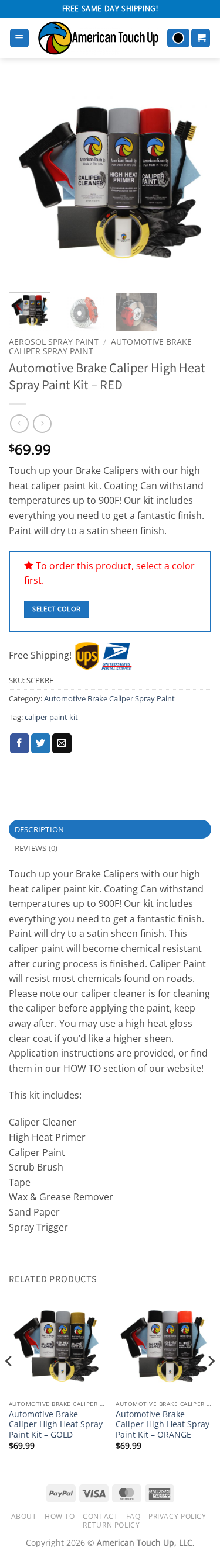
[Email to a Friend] (62, 743)
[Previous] (27, 182)
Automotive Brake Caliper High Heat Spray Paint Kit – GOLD (56, 1424)
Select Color (56, 608)
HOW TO (60, 1516)
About (24, 1516)
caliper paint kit (51, 717)
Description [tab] (40, 829)
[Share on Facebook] (19, 743)
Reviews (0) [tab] (36, 848)
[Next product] (19, 423)
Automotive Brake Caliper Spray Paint (109, 698)
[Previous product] (42, 423)
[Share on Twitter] (40, 743)
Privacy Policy (177, 1516)
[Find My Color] (178, 38)
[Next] (192, 182)
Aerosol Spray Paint (54, 341)
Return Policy (111, 1525)
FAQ (133, 1516)
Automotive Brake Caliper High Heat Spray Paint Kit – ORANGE (162, 1424)
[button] (19, 38)
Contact (100, 1516)
